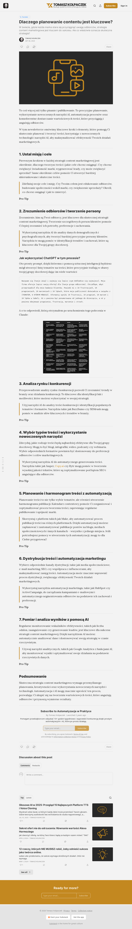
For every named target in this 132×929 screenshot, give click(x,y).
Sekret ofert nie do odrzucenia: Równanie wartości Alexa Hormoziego (52, 830)
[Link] (15, 154)
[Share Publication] (100, 5)
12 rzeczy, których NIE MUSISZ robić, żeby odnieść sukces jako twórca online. (53, 851)
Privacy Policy (85, 737)
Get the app (78, 917)
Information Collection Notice (65, 737)
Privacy (67, 910)
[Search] (94, 5)
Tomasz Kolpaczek (32, 38)
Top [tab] (22, 798)
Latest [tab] (28, 798)
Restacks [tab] (36, 765)
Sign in (124, 5)
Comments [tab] (25, 765)
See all (24, 872)
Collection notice (85, 910)
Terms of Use (78, 734)
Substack (53, 923)
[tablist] (30, 765)
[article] (66, 812)
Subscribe (111, 5)
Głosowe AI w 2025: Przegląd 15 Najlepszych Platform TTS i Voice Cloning (53, 807)
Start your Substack (59, 917)
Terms (73, 910)
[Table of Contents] (3, 464)
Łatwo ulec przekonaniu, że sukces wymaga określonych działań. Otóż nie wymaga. (51, 857)
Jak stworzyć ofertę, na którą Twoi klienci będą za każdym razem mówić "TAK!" (53, 835)
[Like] (21, 46)
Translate (25, 17)
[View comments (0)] (27, 46)
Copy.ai (59, 466)
